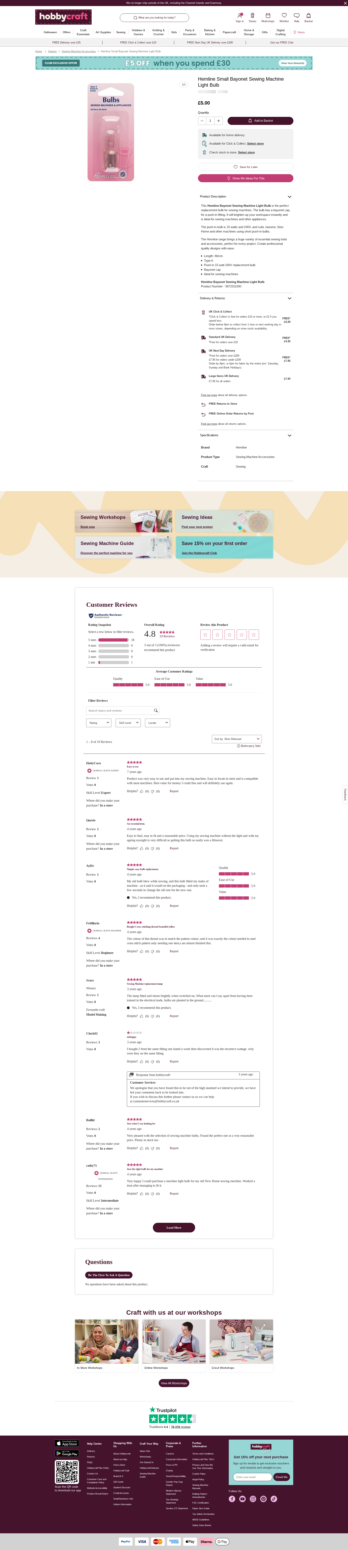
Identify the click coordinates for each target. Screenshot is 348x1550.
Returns (91, 1456)
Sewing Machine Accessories (79, 51)
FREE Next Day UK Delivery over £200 (210, 42)
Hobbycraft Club (121, 1470)
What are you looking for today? (156, 17)
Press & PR (171, 1465)
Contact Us (92, 1473)
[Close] (345, 3)
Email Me (282, 1477)
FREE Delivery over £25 (66, 42)
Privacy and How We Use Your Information (202, 1466)
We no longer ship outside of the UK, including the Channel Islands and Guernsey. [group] (174, 2)
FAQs (90, 1462)
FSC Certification (200, 1503)
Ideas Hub (145, 1451)
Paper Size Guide (200, 1508)
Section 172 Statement (177, 1508)
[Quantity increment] (218, 121)
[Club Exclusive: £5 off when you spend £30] (174, 63)
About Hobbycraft (121, 1453)
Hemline (241, 447)
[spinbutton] (210, 121)
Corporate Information (176, 1459)
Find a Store (119, 1465)
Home (38, 51)
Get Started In (146, 1462)
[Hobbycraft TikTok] (274, 1499)
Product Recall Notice (97, 1493)
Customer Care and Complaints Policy (96, 1481)
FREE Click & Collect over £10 (138, 42)
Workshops (145, 1456)
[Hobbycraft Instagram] (253, 1499)
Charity (169, 1470)
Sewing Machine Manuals (200, 1486)
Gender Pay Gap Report (174, 1483)
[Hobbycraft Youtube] (242, 1499)
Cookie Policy (199, 1474)
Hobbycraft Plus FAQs (98, 1468)
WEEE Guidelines (200, 1519)
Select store (255, 143)
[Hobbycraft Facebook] (232, 1499)
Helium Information (122, 1504)
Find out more (209, 395)
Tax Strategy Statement (172, 1501)
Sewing (52, 51)
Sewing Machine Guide (148, 1475)
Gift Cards (118, 1482)
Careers (170, 1453)
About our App (120, 1459)
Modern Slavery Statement (173, 1492)
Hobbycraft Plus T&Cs (203, 1459)
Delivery (91, 1451)
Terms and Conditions (203, 1453)
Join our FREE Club (281, 42)
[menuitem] (50, 32)
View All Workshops (174, 1383)
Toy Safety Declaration (203, 1514)
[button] (110, 132)
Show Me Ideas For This (248, 178)
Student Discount (121, 1487)
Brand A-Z (118, 1476)
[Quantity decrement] (202, 121)
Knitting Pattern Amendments (199, 1495)
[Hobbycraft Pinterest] (263, 1499)
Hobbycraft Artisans (149, 1468)
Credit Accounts (121, 1493)
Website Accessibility (97, 1488)
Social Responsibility (176, 1476)
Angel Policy (198, 1479)
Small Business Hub (123, 1499)
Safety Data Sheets (201, 1525)
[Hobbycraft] (63, 18)
